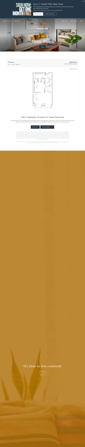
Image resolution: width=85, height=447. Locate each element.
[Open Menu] (81, 21)
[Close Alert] (83, 1)
